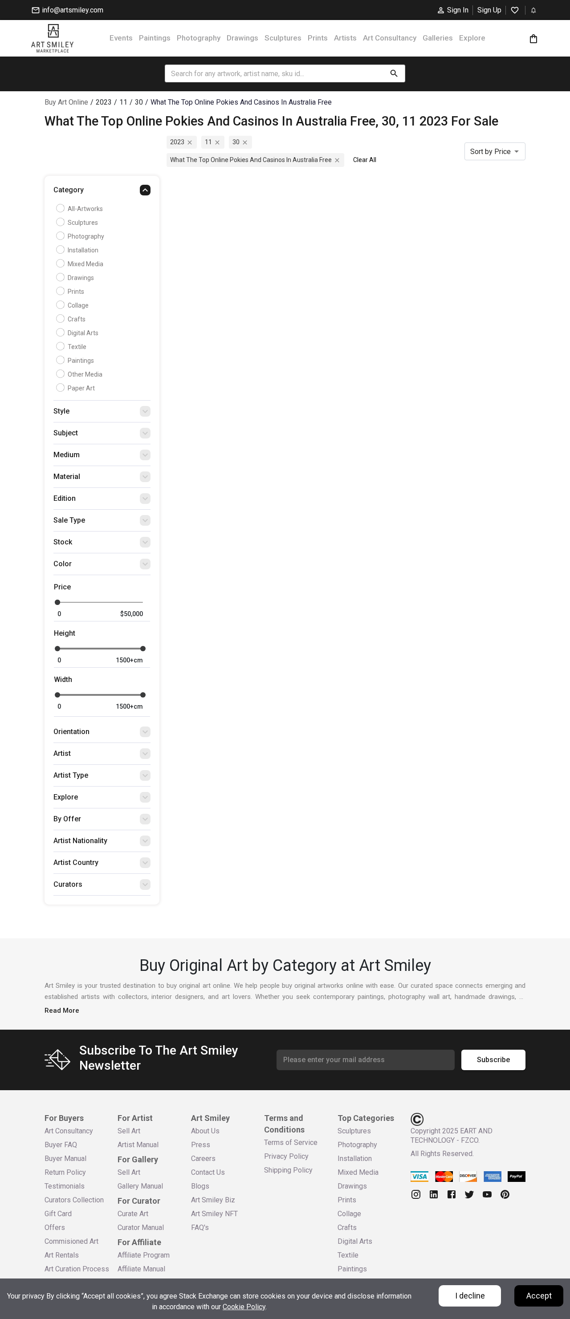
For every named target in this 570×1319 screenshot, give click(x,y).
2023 (177, 142)
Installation (83, 250)
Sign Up (489, 10)
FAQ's (200, 1227)
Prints (318, 37)
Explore (472, 37)
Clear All (364, 159)
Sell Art (129, 1131)
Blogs (200, 1186)
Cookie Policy (244, 1307)
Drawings (242, 37)
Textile (77, 346)
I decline (470, 1295)
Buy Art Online (66, 102)
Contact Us (208, 1172)
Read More (62, 1010)
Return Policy (65, 1172)
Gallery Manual (140, 1186)
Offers (55, 1227)
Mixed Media (85, 264)
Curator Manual (141, 1227)
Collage (78, 305)
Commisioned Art (71, 1241)
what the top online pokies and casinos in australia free (251, 159)
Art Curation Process (77, 1269)
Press (200, 1144)
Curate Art (133, 1213)
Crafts (77, 319)
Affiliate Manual (141, 1269)
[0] (533, 38)
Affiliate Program (144, 1255)
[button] (102, 192)
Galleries (438, 37)
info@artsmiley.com (72, 10)
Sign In (457, 10)
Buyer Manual (65, 1158)
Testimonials (65, 1186)
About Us (205, 1131)
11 (208, 142)
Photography (198, 37)
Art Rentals (62, 1255)
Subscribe (493, 1059)
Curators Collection (74, 1200)
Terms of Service (291, 1142)
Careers (203, 1158)
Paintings (155, 37)
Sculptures (283, 37)
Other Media (85, 374)
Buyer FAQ (61, 1144)
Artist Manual (138, 1144)
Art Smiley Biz (213, 1200)
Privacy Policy (286, 1156)
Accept (539, 1295)
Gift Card (58, 1213)
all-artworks (85, 208)
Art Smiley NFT (214, 1213)
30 (236, 142)
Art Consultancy (389, 37)
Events (121, 37)
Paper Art (81, 388)
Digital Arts (83, 333)
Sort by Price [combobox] (490, 151)
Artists (345, 37)
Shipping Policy (288, 1170)
